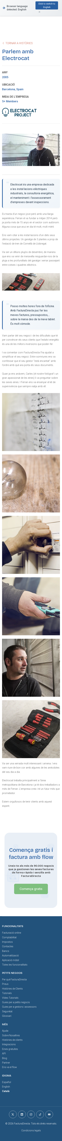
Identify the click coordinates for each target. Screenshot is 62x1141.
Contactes (7, 946)
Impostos (7, 942)
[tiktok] (40, 1114)
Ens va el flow (9, 1067)
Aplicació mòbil (10, 960)
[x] (13, 1114)
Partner (6, 1062)
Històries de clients (12, 1040)
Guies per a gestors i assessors (19, 1006)
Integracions (9, 1044)
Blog (4, 1058)
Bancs (5, 951)
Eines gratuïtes (10, 1049)
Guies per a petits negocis (16, 1002)
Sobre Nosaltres (11, 1035)
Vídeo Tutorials (10, 997)
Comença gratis (31, 889)
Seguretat (7, 1011)
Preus (5, 984)
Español (6, 1082)
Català (5, 1091)
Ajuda (5, 1030)
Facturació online (11, 932)
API (4, 1053)
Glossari (6, 1016)
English (6, 1086)
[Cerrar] (3, 7)
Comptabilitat (9, 937)
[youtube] (49, 1114)
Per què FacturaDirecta (14, 979)
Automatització (10, 955)
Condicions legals (31, 1130)
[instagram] (31, 1114)
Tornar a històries (19, 43)
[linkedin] (22, 1114)
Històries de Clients (12, 988)
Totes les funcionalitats (14, 964)
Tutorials (7, 993)
